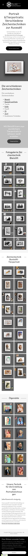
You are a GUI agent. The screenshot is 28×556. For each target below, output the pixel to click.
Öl (5, 111)
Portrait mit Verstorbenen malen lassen (11, 523)
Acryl (6, 114)
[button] (3, 4)
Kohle (7, 107)
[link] (14, 4)
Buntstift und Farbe (11, 102)
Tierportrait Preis (14, 141)
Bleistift (7, 100)
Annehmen (14, 552)
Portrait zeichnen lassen (14, 48)
